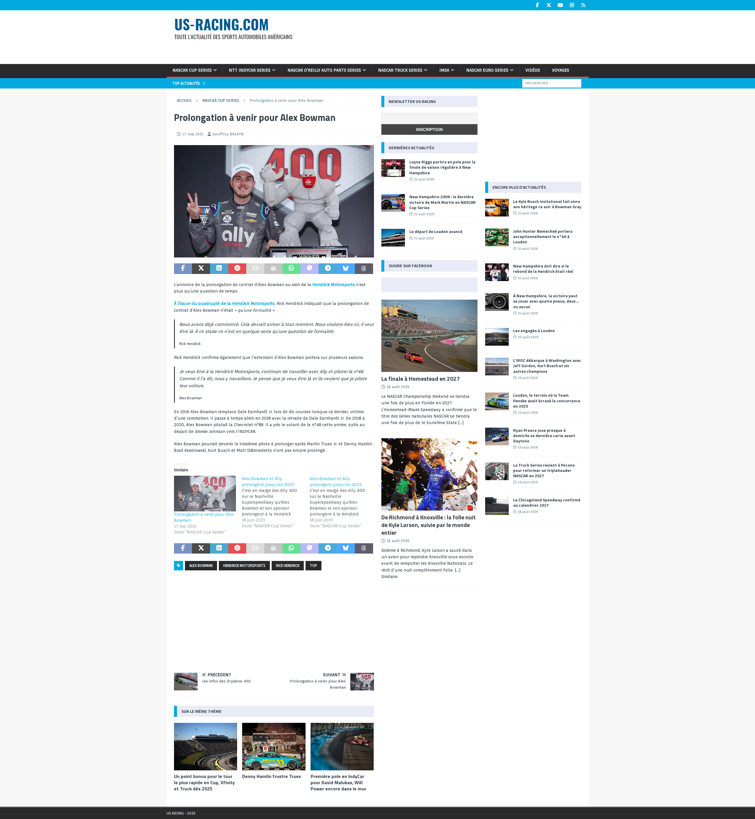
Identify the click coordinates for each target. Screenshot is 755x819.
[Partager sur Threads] (364, 268)
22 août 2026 (424, 179)
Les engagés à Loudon (534, 330)
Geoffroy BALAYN (228, 134)
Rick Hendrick (287, 565)
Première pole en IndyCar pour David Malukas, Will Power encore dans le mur (338, 782)
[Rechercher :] (551, 83)
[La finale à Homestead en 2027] (429, 336)
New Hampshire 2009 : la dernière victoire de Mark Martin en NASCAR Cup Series (442, 201)
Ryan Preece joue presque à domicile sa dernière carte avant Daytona (544, 435)
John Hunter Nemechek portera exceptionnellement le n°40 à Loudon (542, 236)
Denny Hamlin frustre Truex (271, 776)
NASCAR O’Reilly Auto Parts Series (324, 70)
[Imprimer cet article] (273, 268)
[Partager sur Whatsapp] (292, 268)
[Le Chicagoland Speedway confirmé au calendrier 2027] (497, 506)
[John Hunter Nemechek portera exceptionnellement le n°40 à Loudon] (497, 237)
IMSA (444, 70)
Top (313, 565)
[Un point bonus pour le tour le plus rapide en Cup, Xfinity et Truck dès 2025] (205, 746)
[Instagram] (572, 5)
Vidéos (533, 70)
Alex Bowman (201, 565)
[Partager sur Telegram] (328, 268)
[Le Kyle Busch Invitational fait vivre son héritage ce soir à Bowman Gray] (497, 207)
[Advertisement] (454, 36)
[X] (549, 5)
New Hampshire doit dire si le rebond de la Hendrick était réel (543, 268)
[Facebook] (537, 5)
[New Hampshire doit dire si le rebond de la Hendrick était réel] (497, 272)
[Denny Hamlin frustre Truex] (274, 746)
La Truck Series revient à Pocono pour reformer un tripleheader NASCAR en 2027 (544, 470)
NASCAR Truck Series (400, 70)
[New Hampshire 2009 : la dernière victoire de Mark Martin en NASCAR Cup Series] (393, 203)
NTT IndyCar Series (249, 70)
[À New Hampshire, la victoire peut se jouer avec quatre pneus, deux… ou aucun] (497, 302)
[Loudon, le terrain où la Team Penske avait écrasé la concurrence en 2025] (497, 401)
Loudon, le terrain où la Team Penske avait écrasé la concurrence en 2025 (546, 400)
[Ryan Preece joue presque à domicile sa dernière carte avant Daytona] (497, 436)
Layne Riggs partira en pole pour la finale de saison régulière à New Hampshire (442, 167)
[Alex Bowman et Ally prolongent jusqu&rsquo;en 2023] (276, 502)
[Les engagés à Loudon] (497, 337)
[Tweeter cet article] (201, 268)
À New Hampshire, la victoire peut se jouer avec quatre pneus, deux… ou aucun (546, 301)
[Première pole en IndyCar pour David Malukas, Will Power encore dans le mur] (342, 746)
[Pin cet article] (237, 268)
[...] (461, 422)
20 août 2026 (528, 337)
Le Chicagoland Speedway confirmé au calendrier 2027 (546, 502)
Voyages (560, 70)
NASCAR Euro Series (487, 70)
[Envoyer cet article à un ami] (255, 268)
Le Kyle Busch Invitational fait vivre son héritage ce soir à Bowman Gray (547, 204)
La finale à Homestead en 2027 (420, 378)
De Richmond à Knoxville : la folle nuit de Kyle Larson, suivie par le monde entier (428, 525)
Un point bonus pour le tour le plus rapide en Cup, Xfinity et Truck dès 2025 (204, 782)
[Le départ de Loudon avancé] (393, 238)
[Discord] (583, 5)
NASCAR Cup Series (192, 70)
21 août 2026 (424, 238)
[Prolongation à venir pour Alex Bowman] (205, 493)
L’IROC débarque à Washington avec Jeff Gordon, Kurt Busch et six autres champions (547, 365)
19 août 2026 (528, 378)
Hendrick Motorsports (333, 284)
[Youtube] (560, 5)
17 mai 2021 (192, 134)
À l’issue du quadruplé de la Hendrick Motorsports (224, 303)
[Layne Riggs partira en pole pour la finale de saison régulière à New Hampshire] (393, 168)
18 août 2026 (398, 387)
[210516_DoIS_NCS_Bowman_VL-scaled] (274, 254)
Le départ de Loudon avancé (435, 231)
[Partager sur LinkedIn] (219, 268)
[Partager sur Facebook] (183, 268)
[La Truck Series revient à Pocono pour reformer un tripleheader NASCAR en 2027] (497, 471)
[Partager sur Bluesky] (346, 268)
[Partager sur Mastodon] (310, 268)
